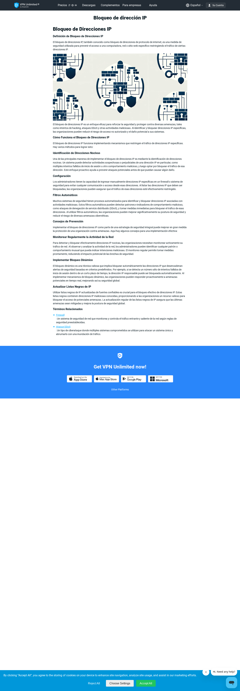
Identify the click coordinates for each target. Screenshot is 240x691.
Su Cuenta (218, 5)
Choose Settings (119, 683)
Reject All (94, 683)
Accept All (146, 683)
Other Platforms (120, 389)
